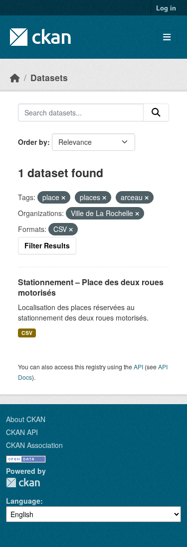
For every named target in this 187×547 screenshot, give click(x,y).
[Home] (15, 77)
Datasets (49, 77)
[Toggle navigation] (167, 37)
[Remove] (63, 198)
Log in (166, 7)
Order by (32, 142)
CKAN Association (34, 445)
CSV (26, 332)
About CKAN (25, 419)
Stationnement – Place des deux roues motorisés (91, 287)
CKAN (23, 482)
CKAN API (22, 432)
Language (23, 501)
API (138, 366)
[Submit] (156, 112)
